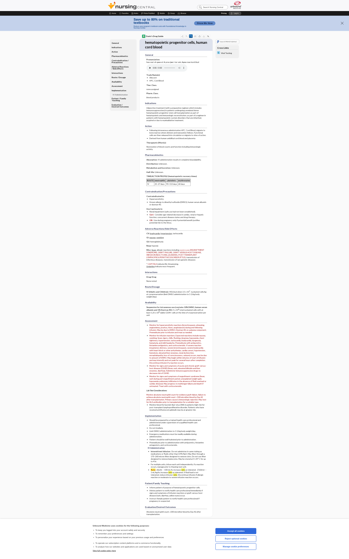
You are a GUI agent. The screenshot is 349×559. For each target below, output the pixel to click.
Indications (117, 47)
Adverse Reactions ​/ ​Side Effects (120, 68)
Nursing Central (142, 5)
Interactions (117, 73)
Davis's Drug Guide (154, 36)
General (115, 43)
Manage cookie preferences (236, 546)
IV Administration (120, 95)
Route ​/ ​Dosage (119, 77)
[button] (182, 13)
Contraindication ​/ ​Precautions (120, 61)
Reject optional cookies (236, 538)
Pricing (224, 13)
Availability (117, 82)
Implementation (119, 90)
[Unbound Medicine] (236, 5)
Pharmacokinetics (120, 56)
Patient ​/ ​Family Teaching (119, 99)
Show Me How (205, 23)
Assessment (117, 86)
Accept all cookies (236, 531)
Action (115, 52)
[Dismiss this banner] (342, 23)
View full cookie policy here (104, 551)
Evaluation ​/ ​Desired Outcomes (120, 106)
